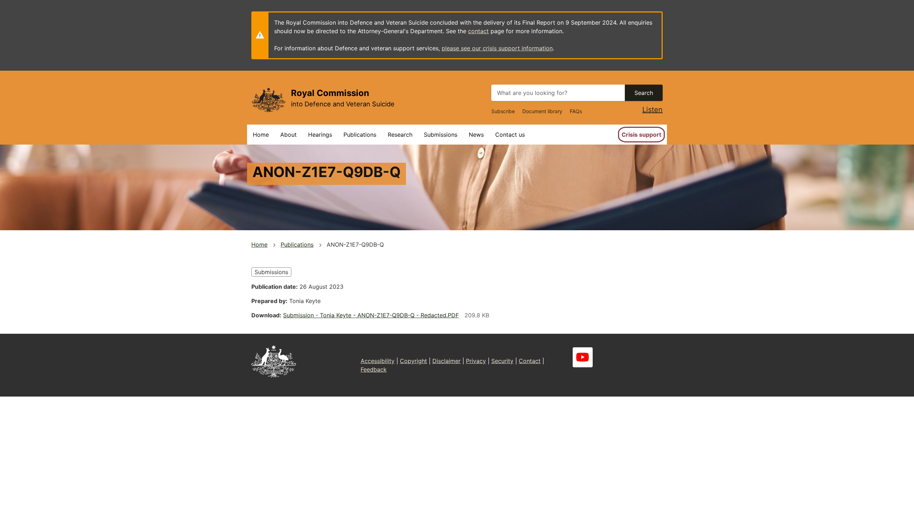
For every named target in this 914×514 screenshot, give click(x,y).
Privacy (476, 360)
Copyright (413, 360)
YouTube (583, 357)
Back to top (882, 503)
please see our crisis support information (497, 48)
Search (643, 92)
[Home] (268, 99)
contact (478, 31)
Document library (542, 111)
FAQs (576, 111)
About (288, 134)
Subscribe (503, 111)
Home (261, 134)
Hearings (320, 134)
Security (502, 360)
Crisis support (641, 134)
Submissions (440, 134)
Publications (359, 134)
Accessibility (378, 360)
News (476, 134)
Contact (530, 360)
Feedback (374, 369)
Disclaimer (446, 360)
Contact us (510, 134)
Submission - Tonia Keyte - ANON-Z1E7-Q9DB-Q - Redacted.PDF (371, 315)
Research (400, 134)
